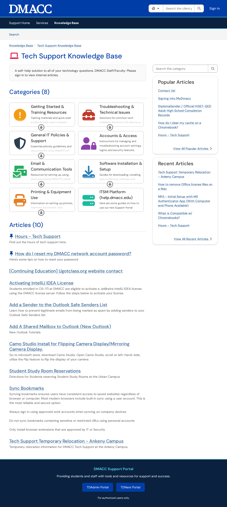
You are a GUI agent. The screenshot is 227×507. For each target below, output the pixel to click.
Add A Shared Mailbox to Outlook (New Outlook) (60, 326)
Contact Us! (166, 91)
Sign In (214, 8)
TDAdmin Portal (98, 487)
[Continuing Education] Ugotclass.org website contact (66, 271)
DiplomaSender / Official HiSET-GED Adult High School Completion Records (184, 110)
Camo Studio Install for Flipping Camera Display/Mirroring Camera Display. (69, 346)
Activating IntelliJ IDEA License (41, 283)
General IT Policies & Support (50, 137)
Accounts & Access (118, 135)
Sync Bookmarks (26, 388)
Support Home (19, 23)
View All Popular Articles (191, 149)
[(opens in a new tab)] (30, 8)
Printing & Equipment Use (51, 194)
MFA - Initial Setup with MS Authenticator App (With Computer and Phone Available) (184, 201)
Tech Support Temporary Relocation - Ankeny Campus (66, 441)
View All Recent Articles (191, 239)
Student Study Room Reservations (45, 371)
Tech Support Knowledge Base (59, 46)
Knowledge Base (66, 23)
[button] (41, 127)
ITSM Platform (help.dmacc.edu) (116, 194)
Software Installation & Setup (121, 166)
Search (15, 34)
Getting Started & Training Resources (49, 109)
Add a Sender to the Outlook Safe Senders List (58, 305)
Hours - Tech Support (38, 236)
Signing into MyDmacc (174, 98)
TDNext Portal (130, 487)
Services (42, 23)
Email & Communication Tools (51, 166)
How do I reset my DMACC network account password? (73, 253)
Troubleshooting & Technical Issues (117, 109)
